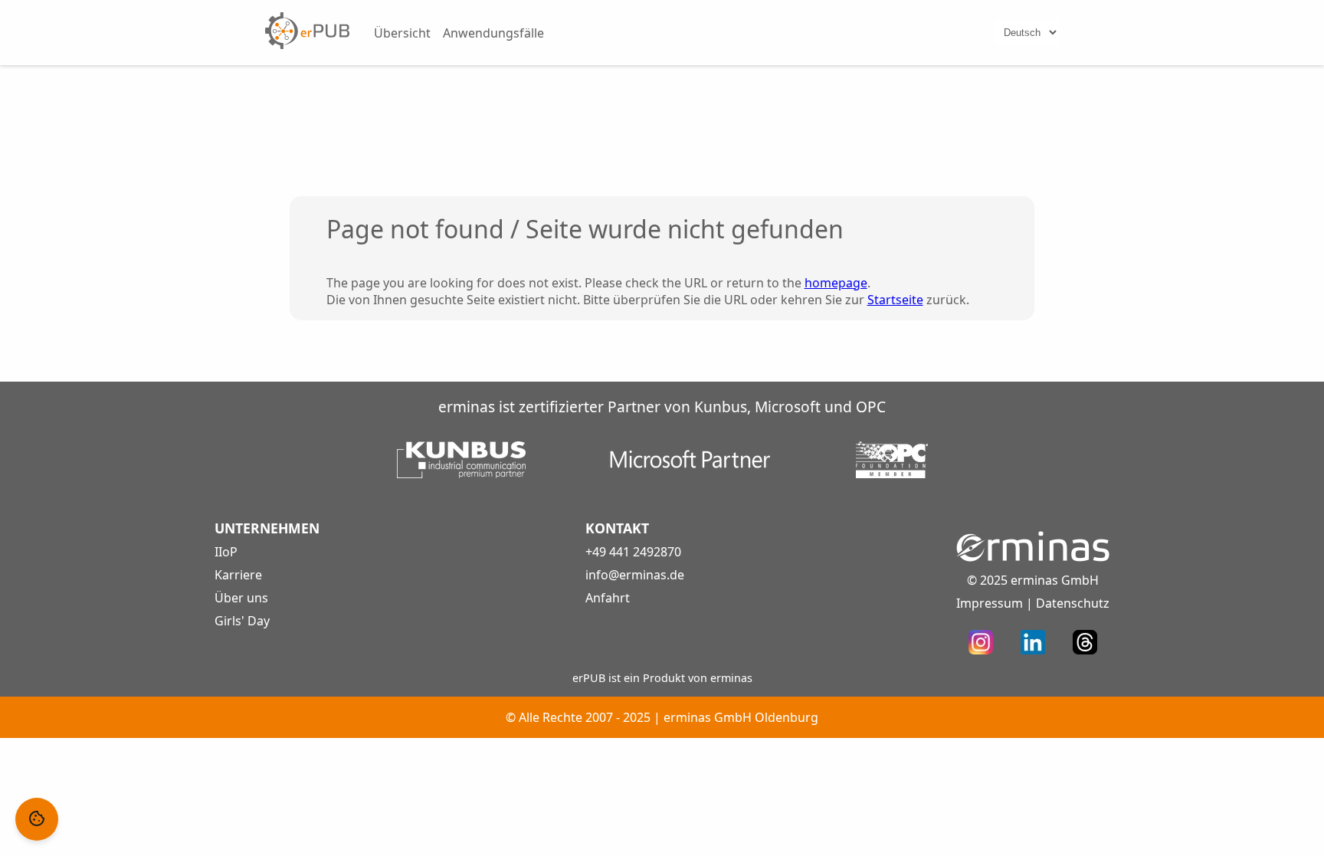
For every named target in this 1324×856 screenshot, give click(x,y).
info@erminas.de (634, 574)
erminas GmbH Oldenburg (741, 717)
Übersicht (402, 33)
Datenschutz (1072, 603)
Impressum (989, 603)
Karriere (238, 574)
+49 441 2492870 (633, 551)
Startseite (895, 299)
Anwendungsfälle (493, 33)
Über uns (241, 597)
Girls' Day (242, 620)
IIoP (226, 551)
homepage (836, 282)
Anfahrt (607, 597)
